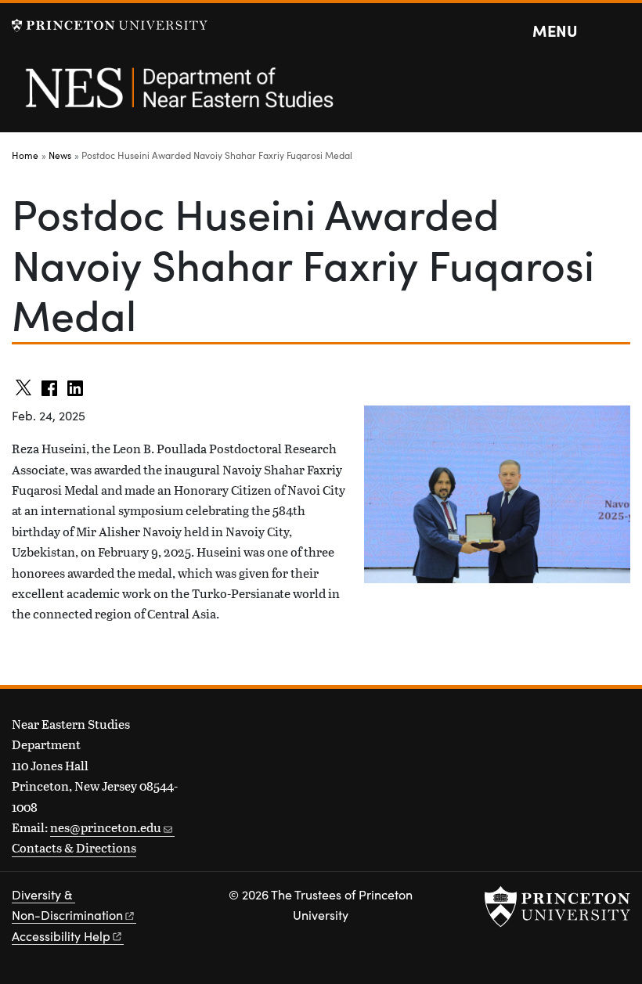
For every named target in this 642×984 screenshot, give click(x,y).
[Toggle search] (620, 31)
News (60, 155)
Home (25, 155)
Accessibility (61, 936)
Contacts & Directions (74, 847)
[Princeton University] (109, 25)
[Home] (178, 96)
